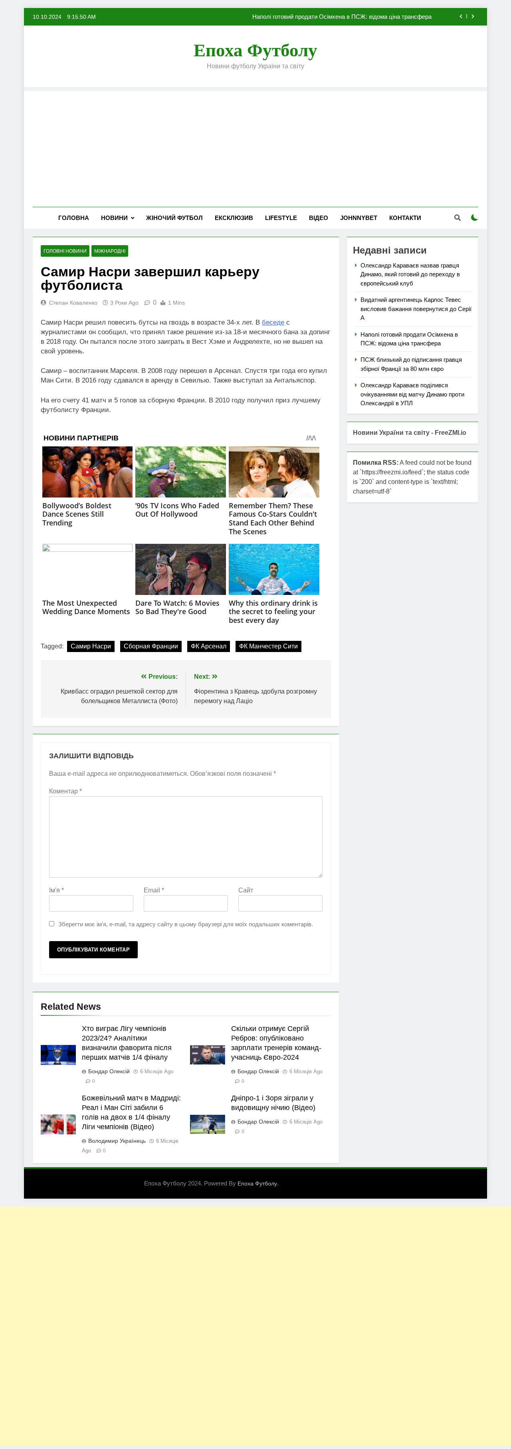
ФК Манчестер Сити (268, 646)
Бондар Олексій (109, 1071)
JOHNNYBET (358, 217)
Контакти (405, 217)
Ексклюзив (234, 217)
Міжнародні (109, 251)
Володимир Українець (117, 1141)
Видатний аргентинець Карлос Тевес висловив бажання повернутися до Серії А (415, 308)
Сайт (245, 890)
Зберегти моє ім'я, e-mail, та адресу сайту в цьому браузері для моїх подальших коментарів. (185, 924)
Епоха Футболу (255, 50)
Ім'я (56, 890)
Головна (73, 217)
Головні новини (65, 251)
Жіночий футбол (174, 217)
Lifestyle (281, 217)
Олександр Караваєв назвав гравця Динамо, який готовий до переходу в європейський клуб (410, 274)
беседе (273, 322)
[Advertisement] (255, 147)
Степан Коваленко (73, 302)
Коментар (65, 791)
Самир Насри (91, 646)
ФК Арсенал (208, 646)
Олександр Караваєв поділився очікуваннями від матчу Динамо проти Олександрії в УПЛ (412, 394)
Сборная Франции (151, 646)
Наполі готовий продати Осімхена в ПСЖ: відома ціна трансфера (342, 17)
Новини (114, 217)
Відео (318, 217)
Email (154, 890)
